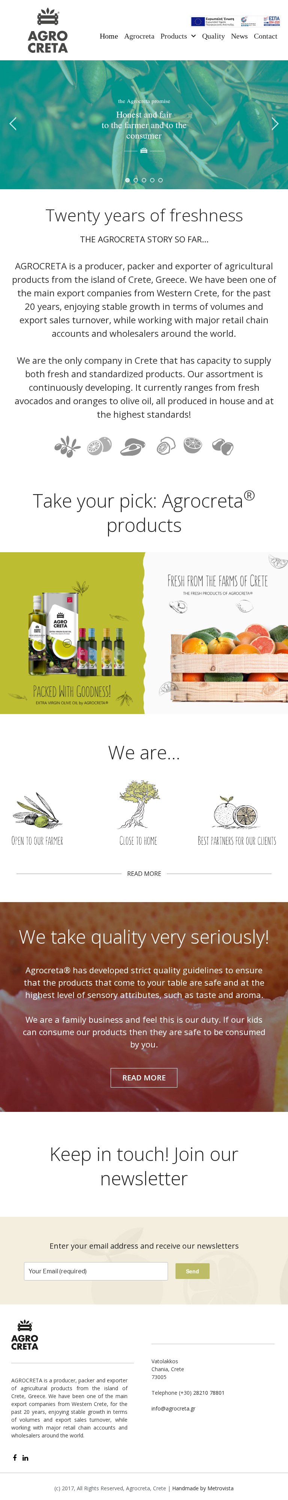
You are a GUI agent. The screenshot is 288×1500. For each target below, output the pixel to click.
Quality (213, 36)
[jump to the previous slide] (13, 124)
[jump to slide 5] (160, 180)
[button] (144, 1078)
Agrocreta (139, 36)
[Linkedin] (25, 1458)
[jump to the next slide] (275, 124)
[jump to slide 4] (152, 180)
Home (109, 36)
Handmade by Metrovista (203, 1488)
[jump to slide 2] (136, 180)
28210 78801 (209, 1392)
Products (173, 36)
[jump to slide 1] (127, 180)
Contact (266, 36)
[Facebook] (14, 1458)
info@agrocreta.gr (173, 1408)
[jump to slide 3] (144, 180)
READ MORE (144, 874)
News (239, 36)
